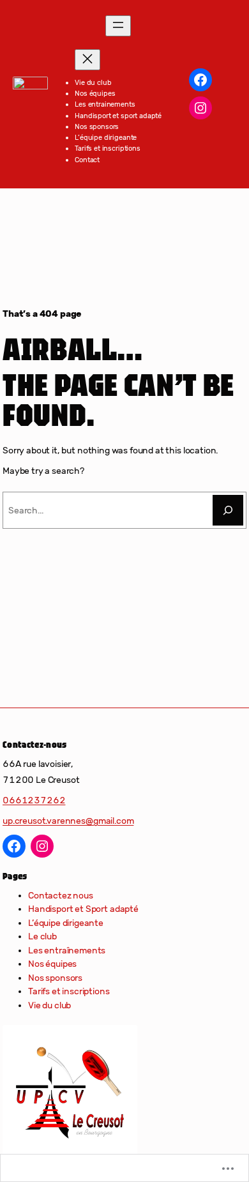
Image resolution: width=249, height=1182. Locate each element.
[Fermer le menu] (87, 59)
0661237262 (34, 800)
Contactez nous (60, 895)
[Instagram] (200, 107)
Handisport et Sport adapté (83, 909)
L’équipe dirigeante (65, 923)
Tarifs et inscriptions (69, 991)
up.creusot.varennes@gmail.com (68, 820)
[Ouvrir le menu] (118, 25)
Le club (42, 936)
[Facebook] (200, 79)
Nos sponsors (55, 978)
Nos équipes (52, 963)
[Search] (228, 510)
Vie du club (49, 1005)
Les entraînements (66, 950)
